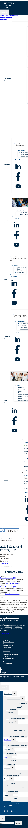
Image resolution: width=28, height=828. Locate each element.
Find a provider (8, 2)
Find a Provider (9, 539)
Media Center (20, 272)
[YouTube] (5, 673)
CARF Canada (21, 389)
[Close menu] (0, 683)
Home (2, 539)
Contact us (7, 7)
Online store (7, 5)
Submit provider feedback (11, 4)
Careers (20, 398)
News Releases (21, 267)
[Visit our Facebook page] (18, 180)
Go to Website (4, 563)
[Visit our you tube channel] (18, 188)
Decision (2, 583)
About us (5, 640)
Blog (18, 269)
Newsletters (20, 271)
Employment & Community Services (17, 731)
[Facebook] (3, 673)
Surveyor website (8, 645)
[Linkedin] (1, 673)
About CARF (21, 387)
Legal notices (7, 647)
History (19, 391)
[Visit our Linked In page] (18, 169)
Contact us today (6, 633)
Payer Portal (6, 644)
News (5, 757)
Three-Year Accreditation (12, 583)
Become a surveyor (8, 658)
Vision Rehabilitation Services (18, 736)
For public (23, 325)
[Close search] (2, 818)
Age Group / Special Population (8, 581)
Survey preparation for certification (17, 745)
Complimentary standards (17, 718)
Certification (7, 740)
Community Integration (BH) (8, 578)
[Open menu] (1, 534)
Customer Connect (8, 642)
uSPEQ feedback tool (13, 775)
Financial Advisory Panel (14, 789)
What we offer (23, 212)
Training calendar (12, 753)
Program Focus (4, 579)
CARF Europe (18, 627)
